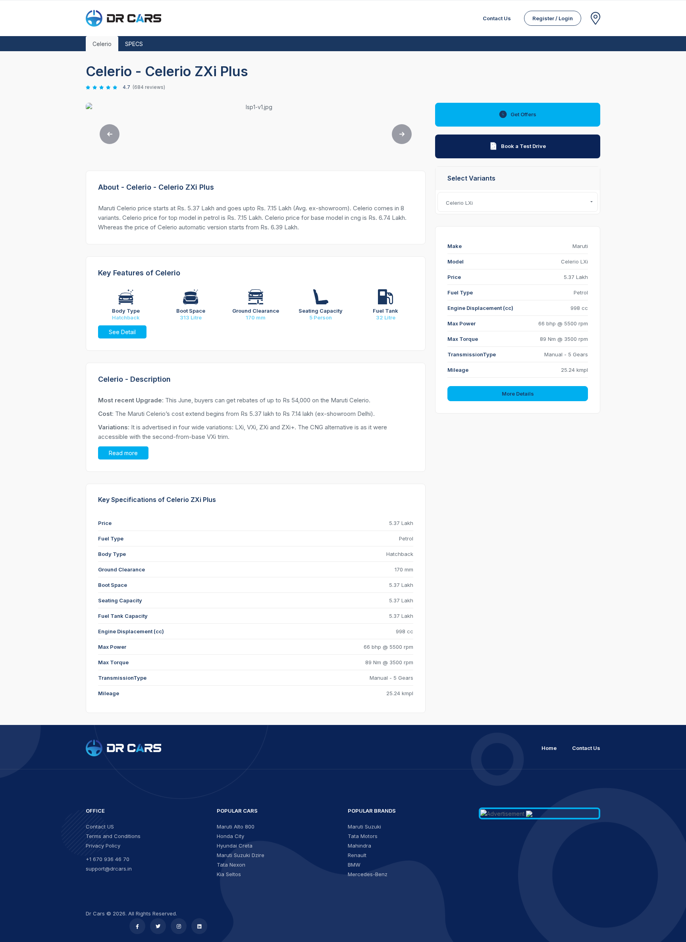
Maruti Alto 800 (235, 826)
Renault (357, 855)
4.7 (126, 87)
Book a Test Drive (523, 146)
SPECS (134, 43)
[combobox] (517, 202)
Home (549, 748)
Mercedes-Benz (367, 874)
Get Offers (523, 114)
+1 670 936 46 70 (107, 859)
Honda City (230, 836)
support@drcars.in (109, 868)
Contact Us (586, 748)
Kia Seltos (229, 874)
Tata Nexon (231, 864)
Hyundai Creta (234, 845)
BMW (354, 864)
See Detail (122, 332)
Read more (123, 453)
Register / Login (552, 18)
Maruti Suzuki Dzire (240, 855)
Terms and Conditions (113, 836)
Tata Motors (363, 836)
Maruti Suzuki (364, 826)
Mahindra (359, 845)
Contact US (100, 826)
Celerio (102, 43)
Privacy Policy (103, 845)
